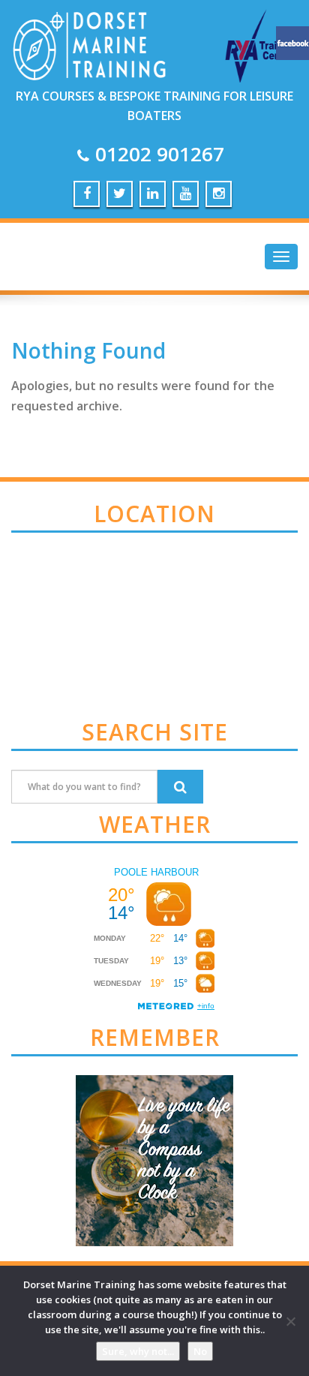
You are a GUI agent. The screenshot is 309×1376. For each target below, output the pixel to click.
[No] (290, 1321)
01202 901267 (159, 153)
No (200, 1351)
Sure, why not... (138, 1351)
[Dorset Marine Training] (154, 40)
